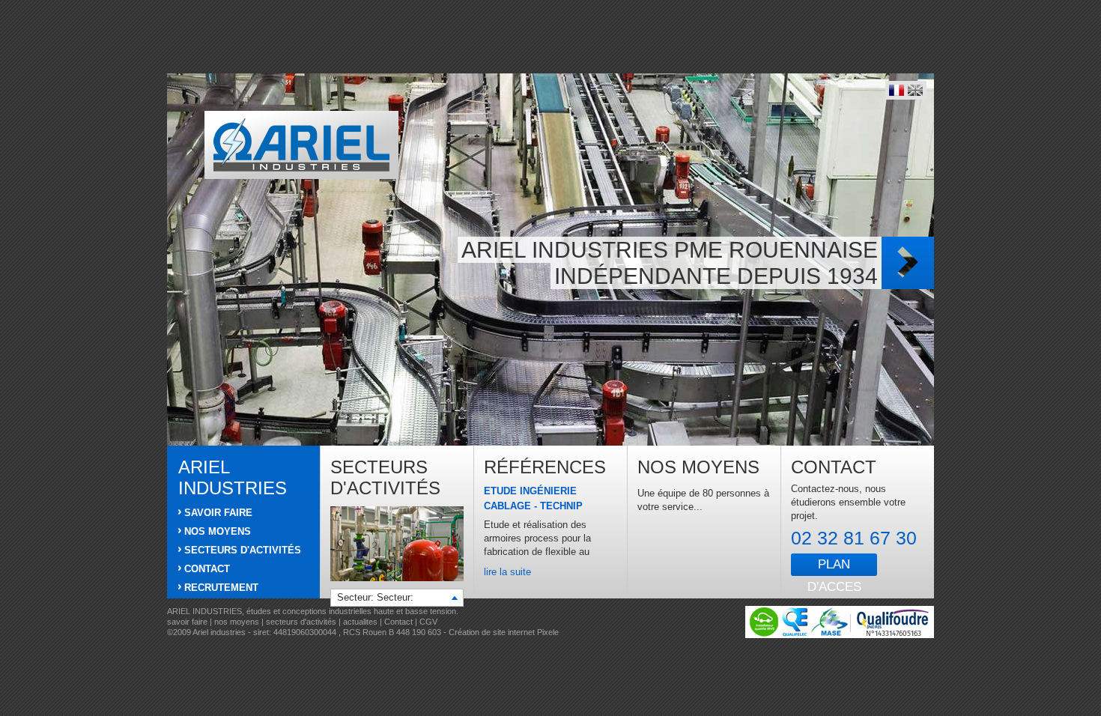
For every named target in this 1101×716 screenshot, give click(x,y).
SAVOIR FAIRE (218, 512)
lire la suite (507, 571)
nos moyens (237, 621)
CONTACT (207, 568)
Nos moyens (698, 467)
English (915, 90)
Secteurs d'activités (385, 477)
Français (896, 90)
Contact (833, 467)
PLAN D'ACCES (834, 566)
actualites (360, 621)
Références (545, 467)
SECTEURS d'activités (242, 550)
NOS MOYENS (217, 531)
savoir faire (187, 621)
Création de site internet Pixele (504, 632)
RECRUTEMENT (221, 587)
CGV (428, 621)
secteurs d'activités (301, 621)
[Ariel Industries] (301, 145)
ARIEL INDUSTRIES (232, 477)
